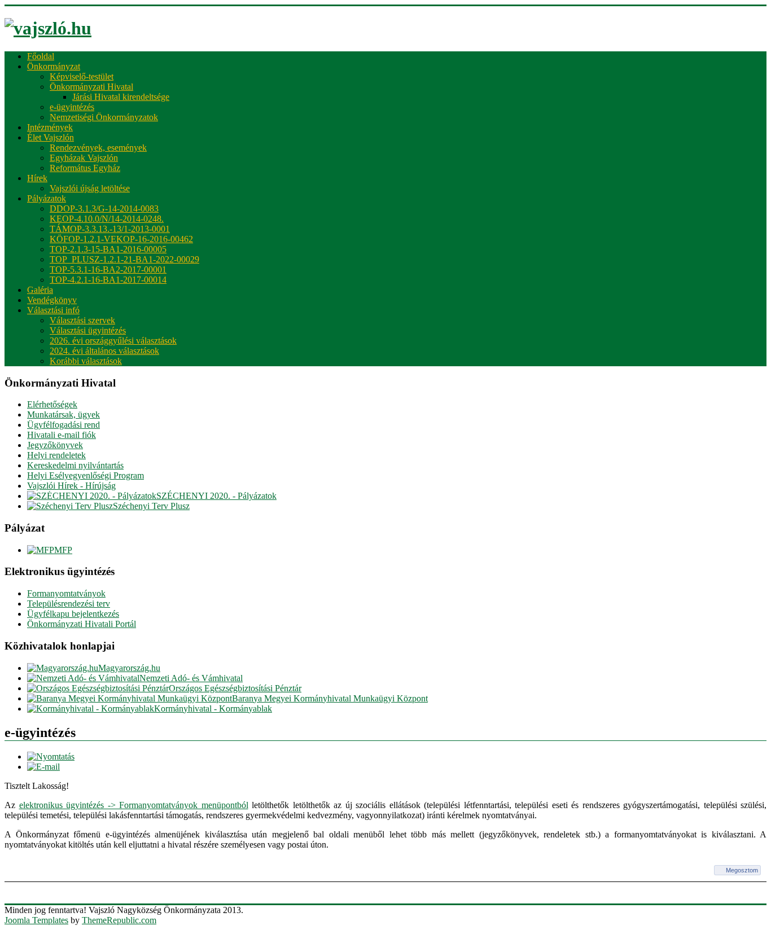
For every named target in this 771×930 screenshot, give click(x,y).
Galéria (40, 290)
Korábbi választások (86, 361)
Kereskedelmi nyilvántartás (75, 465)
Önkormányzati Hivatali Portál (81, 624)
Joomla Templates (36, 920)
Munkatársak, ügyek (63, 414)
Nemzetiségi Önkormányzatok (104, 117)
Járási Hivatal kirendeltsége (120, 97)
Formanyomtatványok (66, 593)
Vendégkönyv (52, 300)
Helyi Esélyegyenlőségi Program (85, 475)
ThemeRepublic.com (119, 920)
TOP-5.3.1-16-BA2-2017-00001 (108, 269)
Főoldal (40, 56)
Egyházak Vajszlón (84, 158)
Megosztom (742, 870)
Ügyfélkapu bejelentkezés (73, 613)
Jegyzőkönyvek (55, 445)
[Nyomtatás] (51, 756)
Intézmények (50, 127)
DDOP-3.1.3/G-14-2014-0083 (104, 208)
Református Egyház (85, 168)
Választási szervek (82, 320)
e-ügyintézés (72, 107)
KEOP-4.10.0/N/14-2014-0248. (107, 218)
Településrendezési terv (68, 603)
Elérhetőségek (52, 404)
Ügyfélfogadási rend (63, 424)
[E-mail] (43, 766)
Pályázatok (46, 198)
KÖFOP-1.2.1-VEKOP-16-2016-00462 (121, 239)
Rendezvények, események (98, 147)
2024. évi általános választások (104, 351)
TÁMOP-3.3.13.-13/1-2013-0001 (110, 229)
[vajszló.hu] (48, 28)
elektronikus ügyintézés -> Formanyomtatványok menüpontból (133, 805)
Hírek (37, 178)
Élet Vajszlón (50, 137)
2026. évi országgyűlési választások (113, 340)
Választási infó (53, 310)
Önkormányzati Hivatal (91, 86)
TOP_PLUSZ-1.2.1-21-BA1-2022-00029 (124, 259)
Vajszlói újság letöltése (90, 188)
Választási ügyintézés (88, 330)
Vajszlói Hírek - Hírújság (71, 485)
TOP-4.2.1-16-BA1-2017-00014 (108, 279)
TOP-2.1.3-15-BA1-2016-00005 (108, 249)
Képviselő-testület (81, 76)
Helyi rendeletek (56, 455)
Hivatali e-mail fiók (61, 435)
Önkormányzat (53, 66)
